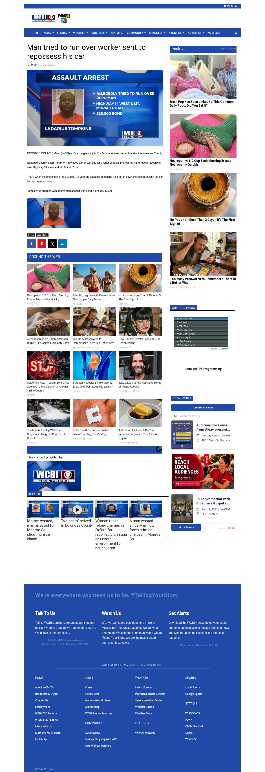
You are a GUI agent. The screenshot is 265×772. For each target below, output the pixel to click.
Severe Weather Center (148, 700)
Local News (42, 235)
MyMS (189, 732)
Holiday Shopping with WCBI (101, 739)
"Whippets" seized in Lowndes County (77, 523)
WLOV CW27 (192, 713)
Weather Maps (143, 713)
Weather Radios (144, 706)
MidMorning (92, 706)
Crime (31, 235)
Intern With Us (43, 726)
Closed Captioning (111, 664)
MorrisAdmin (49, 65)
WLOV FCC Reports (46, 719)
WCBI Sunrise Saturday (98, 713)
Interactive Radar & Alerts (150, 694)
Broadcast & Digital (46, 694)
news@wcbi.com (74, 640)
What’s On (191, 739)
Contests (98, 32)
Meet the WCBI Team (48, 732)
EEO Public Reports (151, 664)
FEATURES (117, 32)
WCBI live (213, 32)
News (47, 32)
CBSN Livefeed (194, 726)
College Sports (193, 694)
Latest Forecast (144, 687)
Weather (79, 32)
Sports (62, 32)
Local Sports (192, 687)
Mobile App (186, 645)
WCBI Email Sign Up (206, 645)
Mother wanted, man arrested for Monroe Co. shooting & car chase (41, 530)
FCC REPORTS (131, 664)
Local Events (92, 732)
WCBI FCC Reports (46, 713)
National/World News (97, 700)
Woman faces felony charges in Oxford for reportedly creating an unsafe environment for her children (111, 534)
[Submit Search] (236, 33)
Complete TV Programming (203, 369)
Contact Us (41, 700)
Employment (42, 706)
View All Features (145, 732)
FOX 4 (188, 719)
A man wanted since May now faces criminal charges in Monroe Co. (144, 530)
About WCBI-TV (44, 687)
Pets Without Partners (98, 745)
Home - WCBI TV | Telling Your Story (51, 18)
